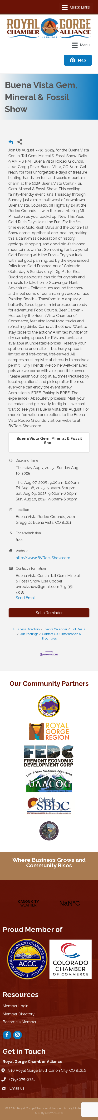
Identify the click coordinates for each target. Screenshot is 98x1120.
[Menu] (76, 8)
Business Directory (26, 629)
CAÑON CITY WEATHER (49, 903)
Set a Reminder (49, 613)
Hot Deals (78, 629)
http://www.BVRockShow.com (43, 558)
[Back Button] (11, 143)
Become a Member (19, 1022)
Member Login (15, 1006)
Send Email (25, 598)
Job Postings (29, 634)
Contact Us (50, 634)
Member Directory (18, 1014)
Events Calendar (55, 629)
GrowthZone (54, 1113)
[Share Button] (19, 141)
